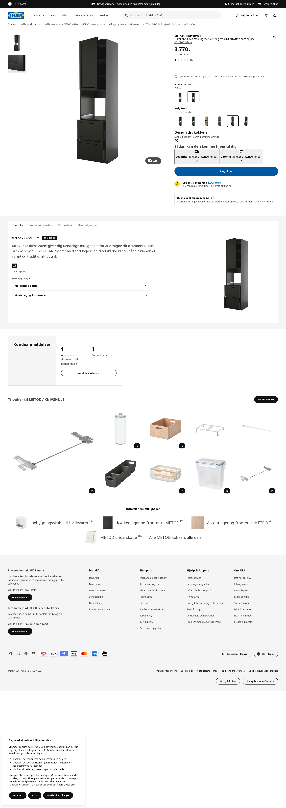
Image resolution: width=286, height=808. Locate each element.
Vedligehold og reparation (201, 615)
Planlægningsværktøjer (152, 609)
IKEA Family (146, 615)
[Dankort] (43, 654)
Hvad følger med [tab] (88, 225)
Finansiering (146, 596)
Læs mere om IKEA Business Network (28, 623)
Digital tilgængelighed (206, 670)
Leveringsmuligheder (198, 584)
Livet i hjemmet (242, 615)
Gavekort (144, 603)
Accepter (18, 795)
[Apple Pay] (74, 654)
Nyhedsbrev (95, 603)
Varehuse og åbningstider (153, 577)
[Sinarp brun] (220, 121)
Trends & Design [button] (84, 15)
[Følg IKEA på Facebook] (11, 653)
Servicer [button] (104, 15)
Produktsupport (195, 609)
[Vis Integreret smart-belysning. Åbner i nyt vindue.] (255, 428)
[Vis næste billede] (157, 100)
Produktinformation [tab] (40, 225)
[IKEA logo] (16, 15)
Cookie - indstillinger (58, 795)
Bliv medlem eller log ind (195, 185)
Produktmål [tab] (65, 225)
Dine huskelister (97, 590)
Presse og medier (243, 621)
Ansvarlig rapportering (166, 670)
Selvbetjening (96, 596)
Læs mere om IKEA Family (22, 589)
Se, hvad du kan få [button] (221, 185)
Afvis (34, 795)
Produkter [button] (39, 15)
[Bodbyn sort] (193, 121)
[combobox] (170, 15)
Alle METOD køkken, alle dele (175, 537)
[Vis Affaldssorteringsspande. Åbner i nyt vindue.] (210, 428)
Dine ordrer (95, 584)
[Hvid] (180, 97)
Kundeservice (194, 577)
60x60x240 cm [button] (183, 42)
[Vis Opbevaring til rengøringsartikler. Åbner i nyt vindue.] (120, 473)
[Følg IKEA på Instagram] (18, 653)
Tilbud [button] (65, 15)
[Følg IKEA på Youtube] (33, 653)
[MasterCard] (84, 654)
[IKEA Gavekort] (105, 654)
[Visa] (53, 654)
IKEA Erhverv (146, 621)
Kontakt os (193, 596)
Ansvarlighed (241, 590)
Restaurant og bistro (151, 584)
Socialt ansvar (241, 603)
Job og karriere (242, 584)
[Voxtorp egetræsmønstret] (207, 121)
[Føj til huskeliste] (274, 37)
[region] (97, 100)
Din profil (94, 577)
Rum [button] (53, 15)
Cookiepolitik (187, 670)
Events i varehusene (100, 609)
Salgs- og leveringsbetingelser (263, 670)
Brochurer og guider (150, 628)
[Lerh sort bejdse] (233, 121)
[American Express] (94, 654)
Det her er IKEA (242, 577)
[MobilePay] (64, 654)
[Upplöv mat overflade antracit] (246, 121)
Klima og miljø (241, 596)
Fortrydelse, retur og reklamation (205, 603)
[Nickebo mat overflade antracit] (180, 121)
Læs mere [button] (267, 201)
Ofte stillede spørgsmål (199, 590)
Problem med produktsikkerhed (204, 621)
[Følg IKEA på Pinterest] (26, 653)
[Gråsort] (193, 97)
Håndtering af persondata (233, 670)
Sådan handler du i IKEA (152, 590)
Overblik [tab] (18, 225)
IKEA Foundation (243, 609)
